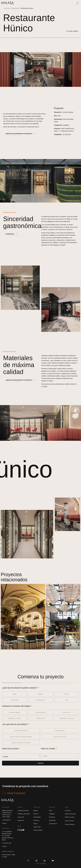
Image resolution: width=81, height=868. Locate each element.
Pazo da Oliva (56, 642)
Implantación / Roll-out (66, 718)
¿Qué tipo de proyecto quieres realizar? (20, 688)
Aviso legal (67, 810)
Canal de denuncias (70, 824)
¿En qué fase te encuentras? (15, 724)
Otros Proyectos (53, 823)
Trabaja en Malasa (38, 830)
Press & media (37, 827)
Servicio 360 (21, 817)
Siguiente (41, 763)
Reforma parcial (40, 712)
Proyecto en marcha (59, 736)
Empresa (35, 810)
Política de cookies (69, 817)
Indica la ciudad (48, 748)
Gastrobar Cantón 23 (14, 642)
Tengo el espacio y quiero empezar (21, 736)
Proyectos (7, 8)
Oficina (66, 694)
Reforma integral (14, 712)
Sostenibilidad (36, 817)
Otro (66, 700)
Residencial (14, 700)
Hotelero (40, 694)
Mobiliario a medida (14, 718)
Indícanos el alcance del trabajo (16, 706)
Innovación (36, 820)
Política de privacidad (70, 813)
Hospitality (52, 813)
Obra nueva (66, 712)
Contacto (4, 823)
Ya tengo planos (60, 730)
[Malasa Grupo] (7, 3)
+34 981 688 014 (6, 820)
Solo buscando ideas (20, 730)
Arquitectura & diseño (23, 810)
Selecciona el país (10, 748)
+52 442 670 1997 (6, 843)
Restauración (15, 8)
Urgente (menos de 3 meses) (21, 743)
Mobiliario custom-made (24, 813)
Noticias (35, 823)
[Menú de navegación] (77, 3)
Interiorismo (21, 820)
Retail (14, 694)
